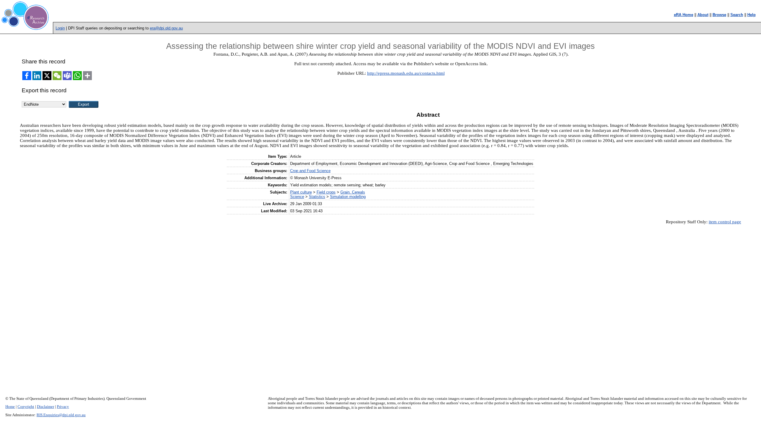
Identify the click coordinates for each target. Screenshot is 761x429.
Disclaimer (45, 407)
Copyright (26, 407)
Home (10, 407)
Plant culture (301, 192)
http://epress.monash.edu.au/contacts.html (406, 73)
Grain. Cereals (352, 192)
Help (751, 15)
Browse (719, 15)
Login (60, 28)
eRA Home (683, 15)
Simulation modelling (348, 196)
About (702, 15)
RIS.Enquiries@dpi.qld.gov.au (61, 415)
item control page (725, 221)
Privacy (63, 407)
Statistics (317, 196)
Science (297, 196)
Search (736, 15)
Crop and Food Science (310, 171)
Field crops (326, 192)
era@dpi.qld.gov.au (166, 28)
